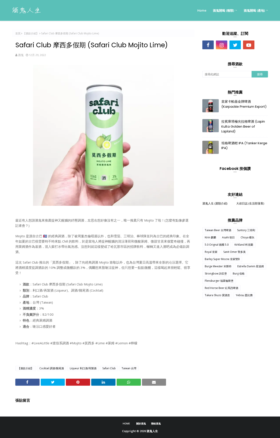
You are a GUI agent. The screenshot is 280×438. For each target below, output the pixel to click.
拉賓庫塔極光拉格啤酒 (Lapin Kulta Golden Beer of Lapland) (243, 126)
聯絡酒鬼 (156, 423)
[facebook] (208, 44)
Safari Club (109, 368)
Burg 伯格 (239, 273)
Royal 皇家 (211, 252)
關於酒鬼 (141, 423)
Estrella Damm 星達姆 (250, 266)
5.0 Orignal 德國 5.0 (217, 244)
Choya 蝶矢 (247, 237)
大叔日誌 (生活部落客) (250, 203)
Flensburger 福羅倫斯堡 (219, 281)
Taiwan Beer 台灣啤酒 (218, 230)
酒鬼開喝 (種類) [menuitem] (223, 10)
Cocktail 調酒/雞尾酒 (51, 368)
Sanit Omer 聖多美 (234, 252)
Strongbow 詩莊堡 (216, 273)
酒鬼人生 (152, 431)
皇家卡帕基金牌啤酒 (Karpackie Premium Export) (244, 104)
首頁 (18, 33)
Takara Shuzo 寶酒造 (217, 295)
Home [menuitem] (201, 10)
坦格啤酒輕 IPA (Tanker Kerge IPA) (244, 145)
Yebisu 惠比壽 (244, 295)
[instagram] (221, 44)
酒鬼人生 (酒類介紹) (214, 203)
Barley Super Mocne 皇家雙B (222, 259)
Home (126, 423)
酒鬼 (21, 55)
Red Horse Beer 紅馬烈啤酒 (221, 288)
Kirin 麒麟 (210, 237)
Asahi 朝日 (228, 237)
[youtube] (248, 44)
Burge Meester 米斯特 (218, 266)
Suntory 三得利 (246, 230)
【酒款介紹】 (31, 33)
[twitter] (235, 44)
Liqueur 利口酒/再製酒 (83, 368)
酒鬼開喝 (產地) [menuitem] (254, 10)
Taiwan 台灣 (129, 368)
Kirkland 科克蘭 (243, 244)
